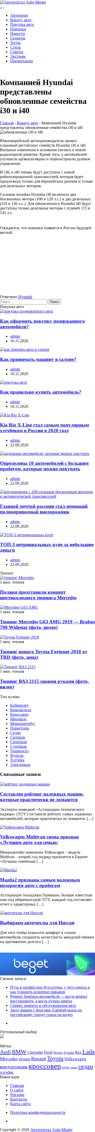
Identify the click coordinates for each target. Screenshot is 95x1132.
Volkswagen (75, 1059)
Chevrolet (35, 1052)
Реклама (17, 1094)
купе (65, 1067)
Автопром (19, 15)
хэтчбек (6, 1072)
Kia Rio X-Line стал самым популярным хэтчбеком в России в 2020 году (44, 427)
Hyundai (25, 297)
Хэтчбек (17, 760)
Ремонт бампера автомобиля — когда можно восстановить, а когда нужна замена (48, 998)
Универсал (19, 751)
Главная (17, 1085)
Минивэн (18, 719)
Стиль (15, 47)
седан (85, 1066)
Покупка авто (22, 24)
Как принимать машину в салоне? (38, 359)
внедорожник (14, 1066)
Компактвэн (20, 710)
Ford (48, 1052)
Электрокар (20, 764)
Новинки (18, 29)
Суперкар (18, 746)
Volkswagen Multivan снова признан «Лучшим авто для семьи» (39, 839)
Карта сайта (20, 1104)
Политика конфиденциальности (38, 1112)
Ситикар (17, 737)
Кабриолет (19, 705)
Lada (88, 1051)
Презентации (21, 61)
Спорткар (18, 742)
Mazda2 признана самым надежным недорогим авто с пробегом (40, 882)
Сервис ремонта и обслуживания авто (43, 1005)
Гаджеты (17, 38)
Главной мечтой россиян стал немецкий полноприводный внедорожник (44, 509)
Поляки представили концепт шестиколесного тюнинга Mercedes (38, 594)
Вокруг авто (20, 20)
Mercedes (9, 1058)
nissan (24, 1059)
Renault (38, 1058)
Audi (5, 1052)
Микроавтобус (22, 723)
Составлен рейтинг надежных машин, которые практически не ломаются (42, 796)
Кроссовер (19, 714)
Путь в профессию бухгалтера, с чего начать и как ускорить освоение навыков (50, 989)
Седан (15, 733)
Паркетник (19, 728)
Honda (58, 1052)
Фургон (17, 755)
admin (15, 336)
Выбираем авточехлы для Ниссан (37, 922)
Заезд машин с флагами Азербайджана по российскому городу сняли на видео (46, 1012)
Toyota (55, 1058)
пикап (73, 1067)
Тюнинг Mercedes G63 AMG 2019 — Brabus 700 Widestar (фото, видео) (47, 624)
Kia (78, 1052)
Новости (17, 33)
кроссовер (45, 1066)
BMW (19, 1052)
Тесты (15, 43)
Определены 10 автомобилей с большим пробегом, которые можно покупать (44, 466)
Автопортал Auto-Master (51, 1129)
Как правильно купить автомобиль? (40, 392)
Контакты (18, 1099)
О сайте (17, 1090)
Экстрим (17, 56)
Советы (16, 52)
